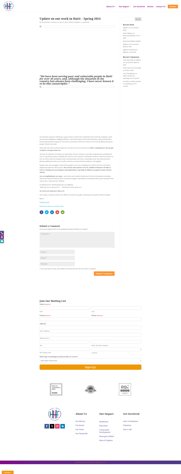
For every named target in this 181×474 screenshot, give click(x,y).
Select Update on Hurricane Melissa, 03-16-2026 (131, 35)
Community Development (104, 431)
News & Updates (74, 22)
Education (103, 426)
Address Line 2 (45, 338)
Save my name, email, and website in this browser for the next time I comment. (68, 269)
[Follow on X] (52, 426)
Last (93, 311)
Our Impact (124, 7)
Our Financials (81, 433)
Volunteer (127, 425)
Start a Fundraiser (130, 421)
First (41, 311)
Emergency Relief (106, 436)
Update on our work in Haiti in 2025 (132, 62)
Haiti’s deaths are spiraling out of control (132, 83)
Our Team (79, 429)
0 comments (85, 22)
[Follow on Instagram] (57, 426)
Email (45, 315)
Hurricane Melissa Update (132, 41)
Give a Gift (127, 429)
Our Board (79, 425)
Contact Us (160, 7)
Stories (150, 7)
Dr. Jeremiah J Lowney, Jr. (50, 22)
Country (94, 353)
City (41, 345)
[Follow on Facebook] (46, 426)
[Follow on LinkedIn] (62, 426)
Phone (97, 315)
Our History (80, 421)
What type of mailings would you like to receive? (59, 357)
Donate (173, 6)
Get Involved (139, 7)
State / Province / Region (100, 345)
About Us (110, 7)
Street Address (44, 331)
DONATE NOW (44, 202)
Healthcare (103, 421)
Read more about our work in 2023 (51, 206)
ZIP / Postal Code (45, 352)
